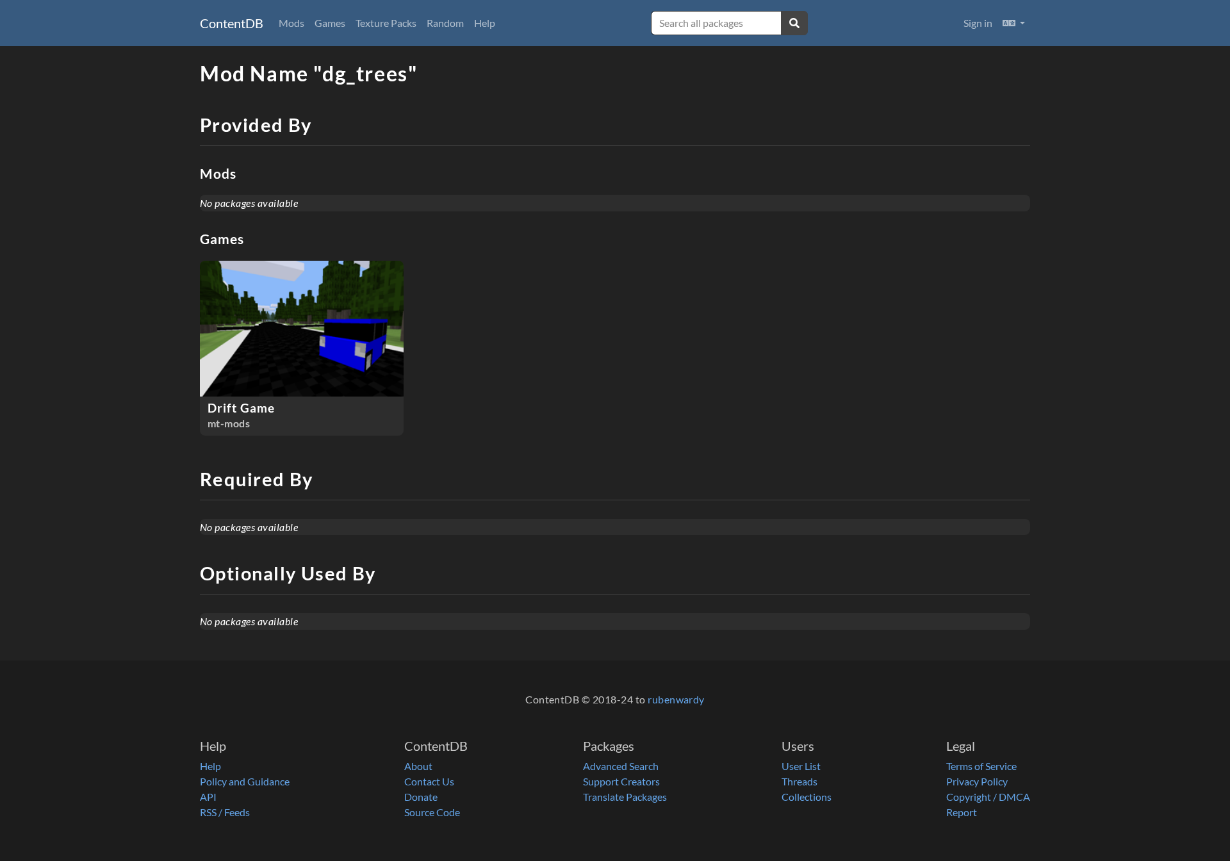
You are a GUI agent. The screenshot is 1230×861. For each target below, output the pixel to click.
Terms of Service (981, 766)
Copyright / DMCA (988, 797)
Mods (291, 23)
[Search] (794, 23)
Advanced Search (621, 766)
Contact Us (429, 781)
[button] (1013, 23)
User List (801, 766)
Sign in (978, 23)
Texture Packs (386, 23)
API (208, 797)
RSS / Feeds (225, 812)
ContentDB (231, 23)
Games (330, 23)
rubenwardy (676, 699)
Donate (421, 797)
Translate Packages (625, 797)
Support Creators (621, 781)
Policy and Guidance (245, 781)
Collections (807, 797)
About (418, 766)
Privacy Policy (977, 781)
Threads (799, 781)
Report (961, 812)
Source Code (432, 812)
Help (484, 23)
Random (445, 23)
